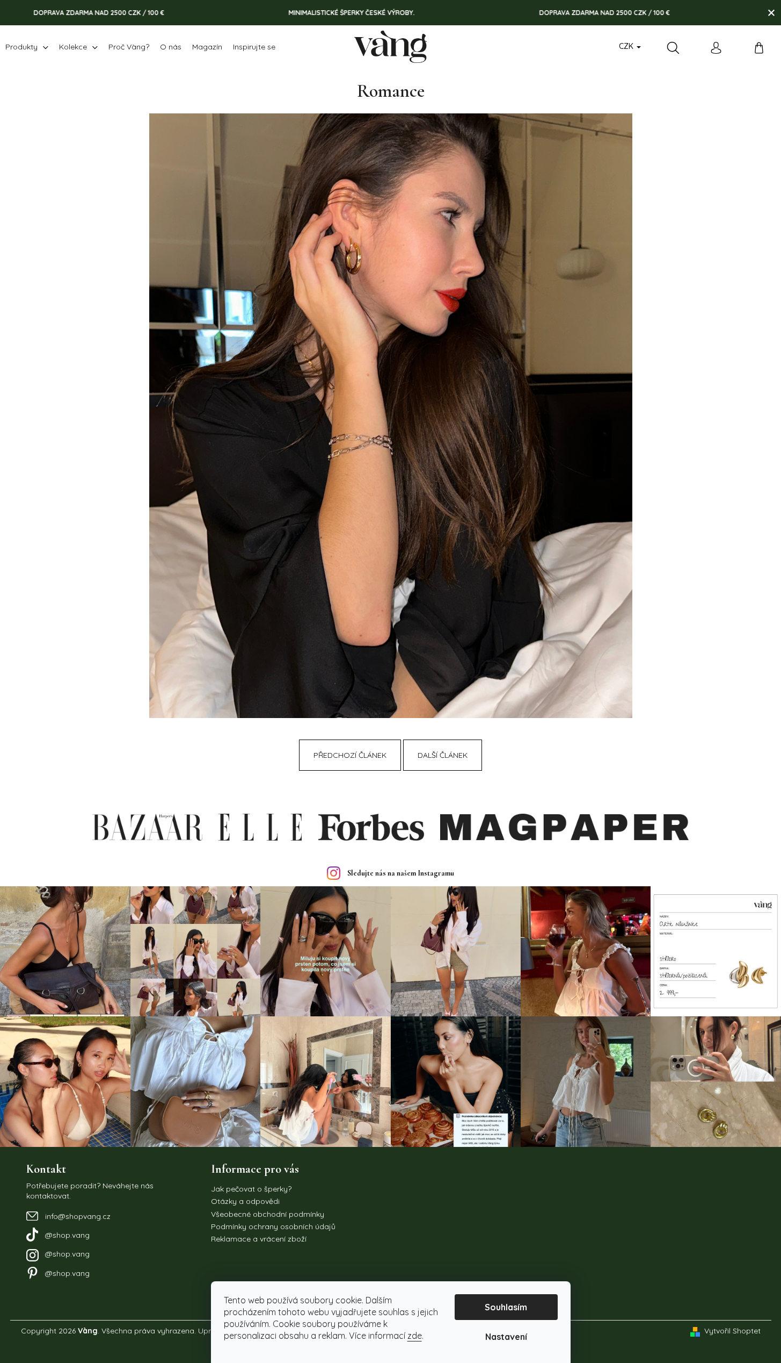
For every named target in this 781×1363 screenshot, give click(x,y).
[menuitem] (27, 46)
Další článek (443, 755)
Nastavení (506, 1336)
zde (414, 1335)
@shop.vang (67, 1235)
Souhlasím (506, 1307)
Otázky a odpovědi (245, 1201)
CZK (627, 46)
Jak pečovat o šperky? (251, 1189)
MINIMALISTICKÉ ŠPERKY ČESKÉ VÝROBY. (301, 13)
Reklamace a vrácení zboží (258, 1239)
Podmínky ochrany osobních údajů (273, 1226)
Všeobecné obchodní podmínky (267, 1214)
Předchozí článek (349, 755)
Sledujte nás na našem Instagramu (400, 873)
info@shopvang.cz (78, 1216)
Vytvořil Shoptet (732, 1331)
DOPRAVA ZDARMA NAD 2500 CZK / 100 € (554, 13)
